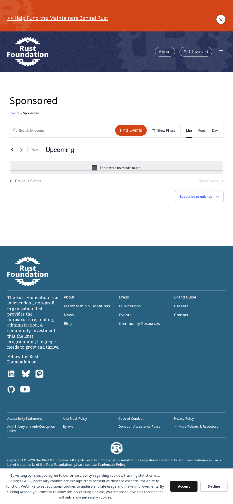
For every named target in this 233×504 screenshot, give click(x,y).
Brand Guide (185, 297)
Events (15, 113)
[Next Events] (21, 149)
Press (124, 297)
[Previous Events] (12, 149)
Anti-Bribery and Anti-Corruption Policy (31, 428)
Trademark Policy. (112, 464)
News (69, 314)
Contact (181, 314)
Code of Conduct (131, 419)
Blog (68, 323)
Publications (130, 306)
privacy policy (81, 475)
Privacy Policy (184, 419)
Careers (181, 306)
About (165, 51)
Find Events (131, 130)
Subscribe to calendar (197, 196)
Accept (184, 486)
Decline (214, 486)
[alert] (116, 167)
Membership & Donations (87, 306)
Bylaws (68, 426)
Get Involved (195, 51)
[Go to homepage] (27, 52)
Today (34, 149)
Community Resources (139, 323)
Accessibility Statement (24, 419)
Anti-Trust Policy (75, 419)
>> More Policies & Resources (196, 426)
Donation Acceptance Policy (139, 426)
